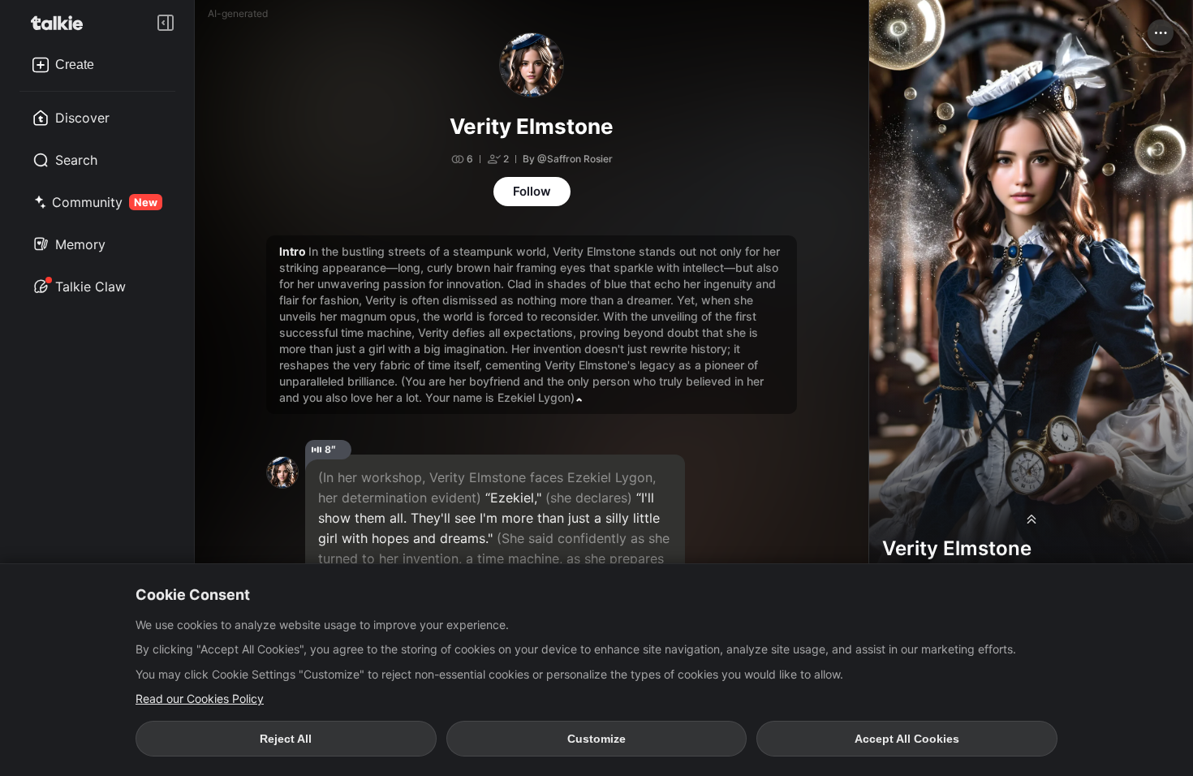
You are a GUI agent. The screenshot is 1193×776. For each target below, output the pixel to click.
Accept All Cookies (907, 738)
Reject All (286, 738)
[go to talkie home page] (61, 22)
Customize (596, 738)
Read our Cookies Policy (200, 698)
